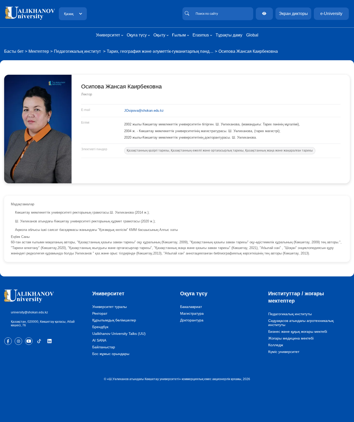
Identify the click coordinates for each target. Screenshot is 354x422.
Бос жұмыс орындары (110, 354)
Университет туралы (109, 307)
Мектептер (39, 51)
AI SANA (99, 340)
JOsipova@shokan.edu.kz (144, 110)
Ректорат (99, 313)
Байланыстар (103, 347)
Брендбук (100, 327)
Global (252, 35)
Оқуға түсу (193, 293)
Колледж (275, 345)
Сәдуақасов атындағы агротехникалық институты (301, 323)
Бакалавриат (191, 307)
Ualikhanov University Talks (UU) (119, 333)
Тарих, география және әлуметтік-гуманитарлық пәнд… (160, 51)
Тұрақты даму (229, 35)
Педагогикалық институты (290, 314)
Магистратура (192, 313)
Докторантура (191, 320)
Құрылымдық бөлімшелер (114, 320)
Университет (108, 293)
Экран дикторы (293, 13)
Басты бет (14, 51)
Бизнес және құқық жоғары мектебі (297, 331)
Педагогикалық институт (78, 51)
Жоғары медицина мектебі (291, 338)
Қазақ (68, 14)
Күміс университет (283, 352)
